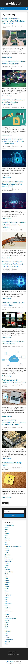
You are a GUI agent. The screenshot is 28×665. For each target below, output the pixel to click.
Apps (6, 529)
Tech (6, 629)
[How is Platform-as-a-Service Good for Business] (14, 358)
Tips (23, 107)
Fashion (7, 574)
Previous (5, 503)
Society (7, 622)
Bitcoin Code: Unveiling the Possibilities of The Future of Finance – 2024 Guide (12, 264)
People (7, 614)
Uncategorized (9, 639)
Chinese (7, 550)
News (6, 610)
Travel (6, 635)
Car (6, 542)
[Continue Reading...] (7, 57)
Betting (7, 533)
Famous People (9, 571)
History (7, 591)
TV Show (7, 637)
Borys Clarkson (6, 26)
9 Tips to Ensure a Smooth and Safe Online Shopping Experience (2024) (13, 102)
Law (6, 599)
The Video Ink (9, 661)
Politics (7, 616)
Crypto (8, 270)
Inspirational (8, 595)
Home (6, 593)
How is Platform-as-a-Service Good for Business (13, 342)
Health (6, 588)
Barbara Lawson (7, 307)
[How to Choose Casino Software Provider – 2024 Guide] (14, 78)
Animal (6, 527)
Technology (9, 68)
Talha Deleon (6, 230)
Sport (6, 624)
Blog (6, 535)
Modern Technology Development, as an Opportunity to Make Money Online (14, 422)
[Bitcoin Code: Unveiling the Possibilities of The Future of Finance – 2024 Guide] (14, 281)
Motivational (8, 603)
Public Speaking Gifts (10, 618)
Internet (9, 148)
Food (6, 578)
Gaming (7, 584)
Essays (6, 565)
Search (13, 515)
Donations (7, 554)
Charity (6, 548)
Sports (6, 627)
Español (7, 563)
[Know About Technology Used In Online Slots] (14, 320)
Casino (6, 544)
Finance (13, 270)
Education (7, 557)
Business (4, 148)
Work (6, 643)
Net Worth (7, 607)
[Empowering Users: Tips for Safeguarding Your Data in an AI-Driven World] (14, 158)
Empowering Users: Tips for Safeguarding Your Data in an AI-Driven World (13, 141)
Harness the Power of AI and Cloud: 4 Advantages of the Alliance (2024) (12, 184)
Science (7, 620)
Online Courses (9, 612)
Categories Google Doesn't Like (13, 546)
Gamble (4, 68)
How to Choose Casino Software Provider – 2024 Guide (14, 62)
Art (5, 531)
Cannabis (7, 540)
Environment (8, 561)
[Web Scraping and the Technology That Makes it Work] (14, 397)
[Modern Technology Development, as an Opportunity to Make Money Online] (14, 439)
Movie (6, 605)
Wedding (7, 641)
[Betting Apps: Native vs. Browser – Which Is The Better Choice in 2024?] (14, 38)
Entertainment (8, 559)
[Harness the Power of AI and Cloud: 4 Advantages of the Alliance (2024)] (14, 201)
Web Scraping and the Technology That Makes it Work (14, 381)
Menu (2, 8)
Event (6, 567)
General (7, 586)
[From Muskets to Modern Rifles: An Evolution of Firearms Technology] (14, 240)
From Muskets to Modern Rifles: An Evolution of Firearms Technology (14, 224)
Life (6, 601)
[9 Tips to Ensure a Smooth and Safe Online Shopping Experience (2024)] (14, 117)
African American (9, 525)
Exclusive (7, 569)
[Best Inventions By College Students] (14, 480)
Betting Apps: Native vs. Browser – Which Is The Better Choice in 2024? (13, 21)
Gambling (4, 27)
